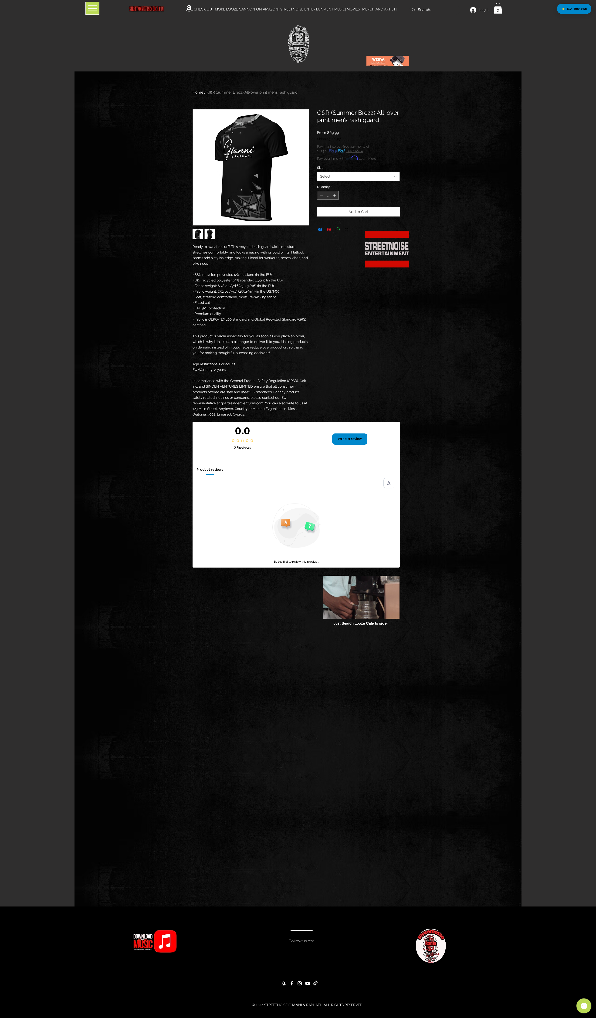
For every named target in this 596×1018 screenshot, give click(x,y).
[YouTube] (307, 983)
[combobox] (358, 176)
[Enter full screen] (393, 612)
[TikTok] (315, 983)
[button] (497, 8)
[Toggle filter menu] (388, 483)
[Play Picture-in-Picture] (386, 612)
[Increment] (335, 195)
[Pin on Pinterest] (329, 229)
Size (321, 167)
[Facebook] (292, 983)
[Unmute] (337, 612)
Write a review (350, 438)
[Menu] (92, 8)
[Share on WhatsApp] (338, 229)
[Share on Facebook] (320, 229)
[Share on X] (346, 229)
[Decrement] (321, 195)
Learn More (354, 151)
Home (198, 92)
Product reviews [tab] (210, 469)
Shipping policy (329, 139)
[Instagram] (299, 983)
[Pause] (329, 612)
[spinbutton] (328, 195)
